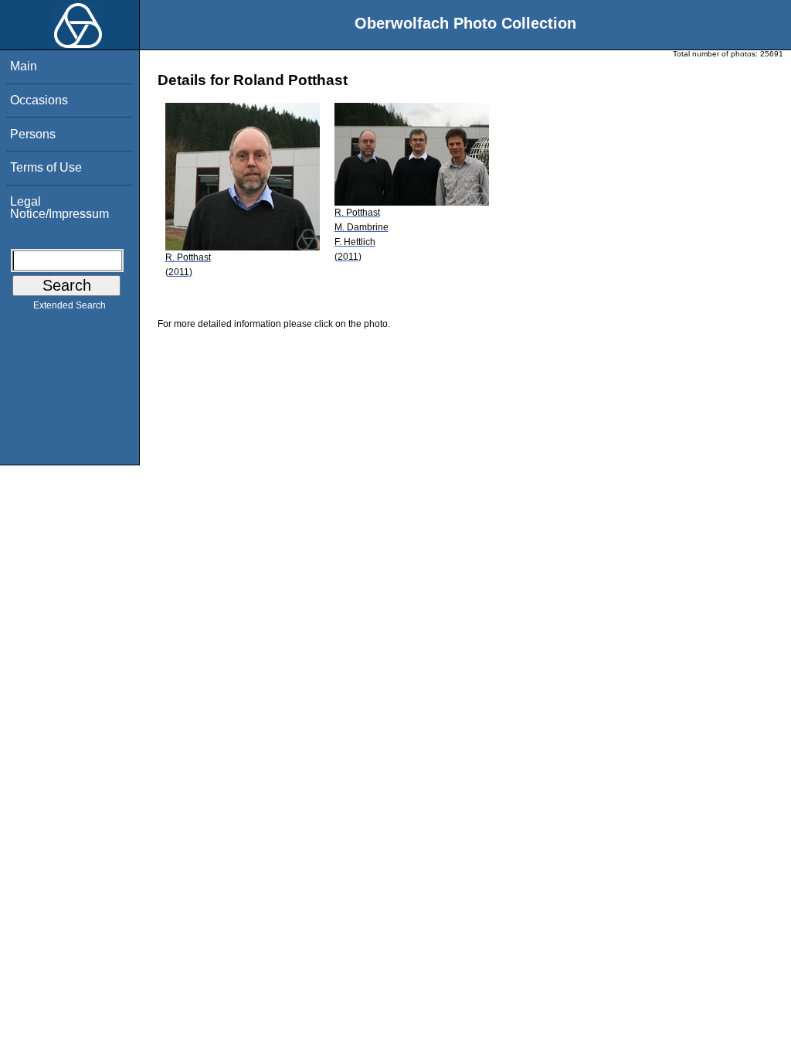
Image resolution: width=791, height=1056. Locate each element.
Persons (33, 134)
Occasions (39, 100)
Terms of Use (46, 167)
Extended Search (69, 305)
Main (23, 66)
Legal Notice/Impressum (59, 207)
